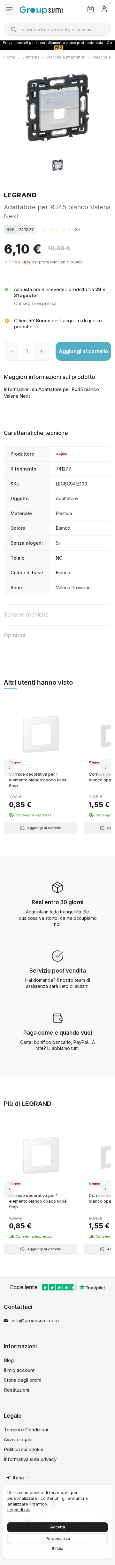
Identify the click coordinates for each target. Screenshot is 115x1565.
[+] (41, 351)
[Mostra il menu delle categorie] (9, 9)
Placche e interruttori (66, 57)
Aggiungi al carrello (83, 351)
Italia (18, 1477)
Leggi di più (18, 1509)
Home (9, 57)
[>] (105, 768)
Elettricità (31, 57)
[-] (11, 351)
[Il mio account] (104, 9)
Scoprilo (75, 262)
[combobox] (57, 29)
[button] (61, 229)
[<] (9, 768)
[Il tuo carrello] (90, 9)
